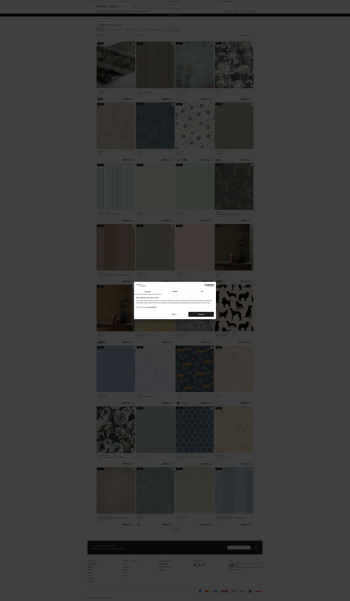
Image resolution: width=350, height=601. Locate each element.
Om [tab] (202, 291)
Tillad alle (201, 314)
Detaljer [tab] (175, 291)
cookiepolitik (152, 307)
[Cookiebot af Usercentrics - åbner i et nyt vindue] (206, 285)
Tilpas (174, 314)
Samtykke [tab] (148, 291)
